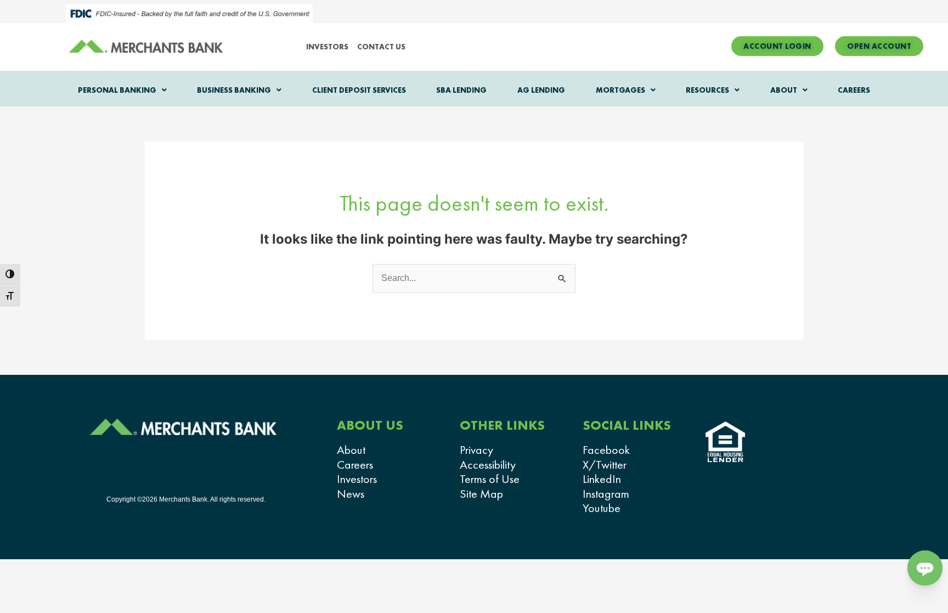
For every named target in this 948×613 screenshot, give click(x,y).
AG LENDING (541, 90)
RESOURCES (707, 90)
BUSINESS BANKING (234, 90)
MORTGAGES (620, 90)
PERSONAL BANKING (117, 90)
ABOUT (783, 90)
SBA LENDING (461, 90)
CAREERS (854, 90)
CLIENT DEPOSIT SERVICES (359, 90)
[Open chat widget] (925, 568)
